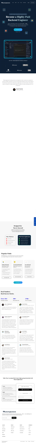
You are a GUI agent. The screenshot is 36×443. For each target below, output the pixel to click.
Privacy (26, 441)
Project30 (12, 428)
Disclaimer (29, 441)
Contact (30, 432)
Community (24, 2)
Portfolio (12, 432)
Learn (13, 2)
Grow (18, 2)
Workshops (3, 436)
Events (29, 434)
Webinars (3, 434)
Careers (30, 430)
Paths (3, 432)
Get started (32, 2)
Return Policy (32, 441)
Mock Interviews (22, 428)
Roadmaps (3, 430)
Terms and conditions (22, 441)
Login (28, 2)
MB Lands (12, 430)
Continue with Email (25, 400)
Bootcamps (3, 428)
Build (15, 2)
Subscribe (14, 417)
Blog (21, 2)
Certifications (21, 430)
